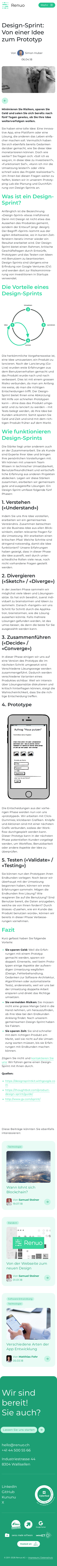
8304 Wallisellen (16, 1464)
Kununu (9, 1497)
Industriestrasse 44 (18, 1459)
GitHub (8, 1492)
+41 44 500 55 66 (16, 1450)
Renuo (18, 5)
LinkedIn (9, 1486)
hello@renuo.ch (16, 1445)
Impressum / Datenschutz (40, 1558)
